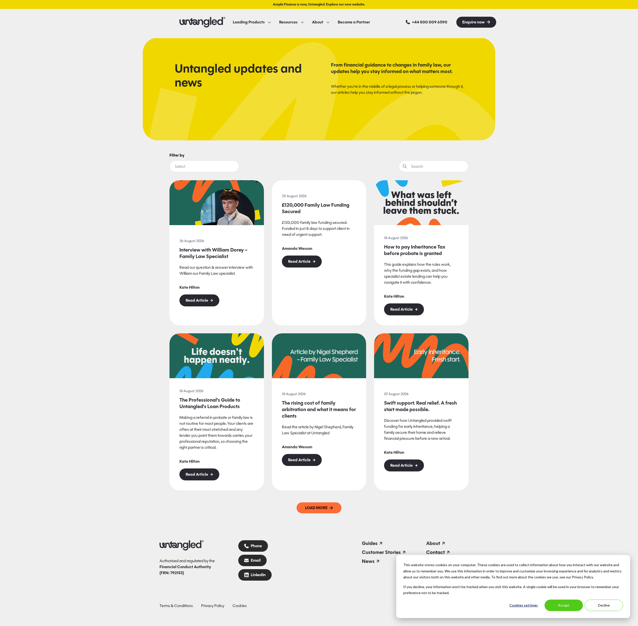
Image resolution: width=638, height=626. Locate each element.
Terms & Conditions (176, 606)
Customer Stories (381, 552)
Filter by (176, 155)
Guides (370, 543)
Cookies (240, 606)
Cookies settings (523, 605)
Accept (563, 605)
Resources (288, 22)
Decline (604, 605)
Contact (435, 552)
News (368, 561)
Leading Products (249, 22)
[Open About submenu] (327, 22)
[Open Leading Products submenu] (269, 22)
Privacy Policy (212, 606)
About (317, 22)
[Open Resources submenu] (302, 22)
